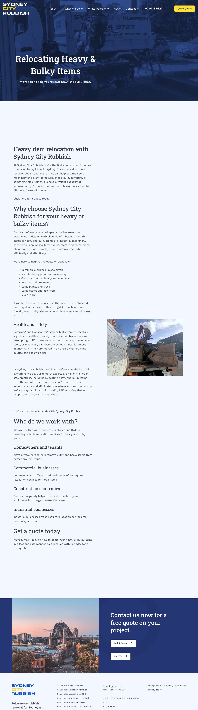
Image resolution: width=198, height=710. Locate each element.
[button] (57, 8)
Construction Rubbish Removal (72, 690)
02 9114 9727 (111, 706)
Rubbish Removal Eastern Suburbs (73, 698)
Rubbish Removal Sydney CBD (71, 694)
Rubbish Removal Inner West (71, 702)
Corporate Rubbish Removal (70, 685)
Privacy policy (154, 690)
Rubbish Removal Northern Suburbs (74, 706)
